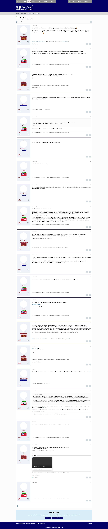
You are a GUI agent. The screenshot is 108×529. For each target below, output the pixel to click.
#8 (90, 184)
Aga (34, 409)
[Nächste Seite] (23, 22)
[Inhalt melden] (87, 44)
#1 (90, 25)
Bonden (23, 19)
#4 (90, 95)
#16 (90, 369)
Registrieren (85, 1)
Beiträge (19, 42)
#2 (90, 48)
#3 (90, 72)
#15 (90, 346)
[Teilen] (91, 22)
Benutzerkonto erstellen (57, 517)
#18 (90, 421)
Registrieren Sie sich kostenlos (56, 514)
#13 (90, 299)
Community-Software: (54, 527)
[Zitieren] (90, 44)
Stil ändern (90, 523)
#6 (90, 139)
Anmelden (79, 1)
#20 (90, 482)
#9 (90, 206)
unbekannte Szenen (36, 304)
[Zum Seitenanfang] (106, 527)
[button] (72, 1)
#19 (90, 444)
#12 (90, 276)
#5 (90, 116)
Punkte (19, 41)
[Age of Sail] (54, 8)
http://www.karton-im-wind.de (38, 41)
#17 (90, 391)
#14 (90, 323)
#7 (90, 161)
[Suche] (90, 1)
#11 (90, 255)
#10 (90, 231)
